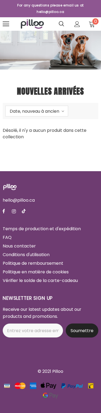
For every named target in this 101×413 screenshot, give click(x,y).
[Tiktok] (24, 211)
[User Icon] (77, 24)
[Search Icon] (61, 24)
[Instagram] (14, 211)
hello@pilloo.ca (19, 200)
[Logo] (32, 24)
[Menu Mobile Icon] (6, 24)
